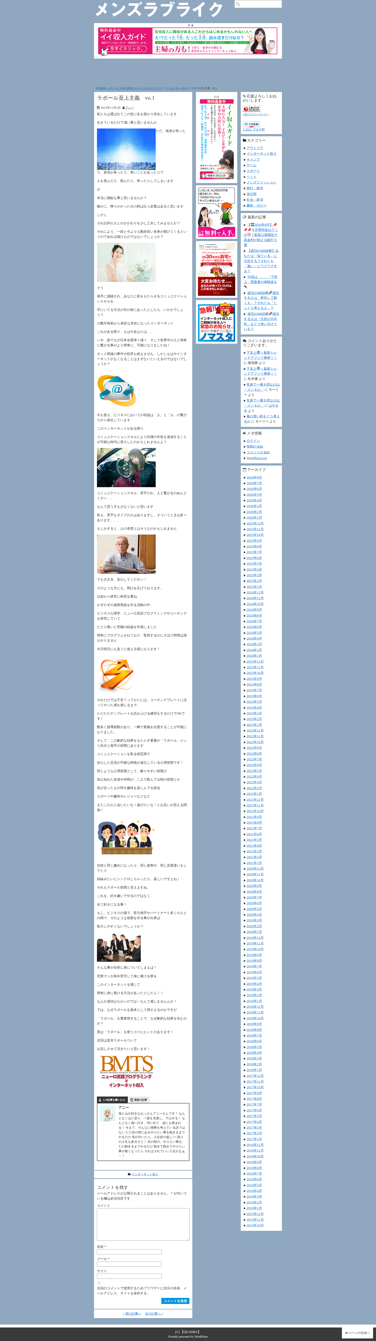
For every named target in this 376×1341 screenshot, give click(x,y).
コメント (103, 1205)
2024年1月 (254, 655)
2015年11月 (255, 1219)
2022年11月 (255, 736)
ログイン (253, 440)
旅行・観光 (255, 188)
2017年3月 (254, 1127)
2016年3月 (254, 1196)
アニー (129, 107)
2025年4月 (254, 569)
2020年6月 (254, 903)
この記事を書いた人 (113, 1099)
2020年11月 (255, 874)
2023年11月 (255, 667)
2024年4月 (254, 638)
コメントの (258, 452)
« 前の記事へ (132, 1313)
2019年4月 (254, 983)
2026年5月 (254, 494)
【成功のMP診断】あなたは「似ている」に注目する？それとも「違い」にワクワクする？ (261, 261)
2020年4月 (254, 914)
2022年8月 (254, 753)
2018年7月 (254, 1035)
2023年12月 (255, 661)
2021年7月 (254, 828)
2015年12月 (255, 1214)
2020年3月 (254, 920)
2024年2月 (254, 650)
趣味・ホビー (257, 205)
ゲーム (252, 165)
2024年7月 (254, 621)
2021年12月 (255, 799)
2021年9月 (254, 817)
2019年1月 (254, 1001)
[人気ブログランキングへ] (251, 108)
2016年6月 (254, 1179)
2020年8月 (254, 891)
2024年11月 (255, 598)
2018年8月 (254, 1030)
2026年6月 (254, 488)
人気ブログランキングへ (256, 114)
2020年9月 (254, 886)
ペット (252, 176)
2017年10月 (255, 1087)
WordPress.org (257, 458)
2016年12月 (255, 1144)
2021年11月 (255, 805)
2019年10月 (255, 949)
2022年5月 (254, 771)
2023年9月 (254, 678)
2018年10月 (255, 1018)
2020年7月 (254, 897)
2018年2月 (254, 1064)
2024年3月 (254, 644)
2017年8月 (254, 1098)
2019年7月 (254, 966)
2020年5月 (254, 909)
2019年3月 (254, 989)
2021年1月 (254, 863)
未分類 (252, 194)
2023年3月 (254, 713)
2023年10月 (255, 673)
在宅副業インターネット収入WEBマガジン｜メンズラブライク (129, 88)
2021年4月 (254, 845)
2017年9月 (254, 1093)
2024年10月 (255, 604)
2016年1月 (254, 1208)
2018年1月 (254, 1070)
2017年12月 (255, 1076)
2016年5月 (254, 1185)
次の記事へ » (154, 1313)
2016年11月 (255, 1150)
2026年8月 (254, 477)
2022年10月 (255, 742)
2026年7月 (254, 483)
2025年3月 (254, 575)
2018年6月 (254, 1041)
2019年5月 (254, 978)
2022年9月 (254, 747)
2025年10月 (255, 535)
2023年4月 (254, 707)
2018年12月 (255, 1006)
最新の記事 (140, 1099)
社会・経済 (255, 199)
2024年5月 (254, 632)
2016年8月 (254, 1168)
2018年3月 (254, 1058)
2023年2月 (254, 719)
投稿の (255, 446)
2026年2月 (254, 512)
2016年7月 (254, 1173)
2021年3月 (254, 851)
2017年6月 (254, 1110)
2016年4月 (254, 1191)
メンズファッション (262, 182)
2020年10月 (255, 880)
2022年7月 (254, 759)
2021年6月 (254, 834)
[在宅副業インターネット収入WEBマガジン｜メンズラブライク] (164, 3)
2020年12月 (255, 868)
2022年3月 (254, 782)
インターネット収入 (176, 88)
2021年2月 (254, 857)
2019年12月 (255, 937)
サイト (102, 1271)
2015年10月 (255, 1225)
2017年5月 (254, 1116)
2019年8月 (254, 960)
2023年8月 (254, 684)
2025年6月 (254, 558)
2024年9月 (254, 609)
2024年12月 (255, 592)
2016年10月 (255, 1156)
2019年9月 (254, 955)
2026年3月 (254, 506)
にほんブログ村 (254, 129)
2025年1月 (254, 586)
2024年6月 (254, 627)
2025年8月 (254, 546)
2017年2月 (254, 1133)
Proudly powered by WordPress (188, 1336)
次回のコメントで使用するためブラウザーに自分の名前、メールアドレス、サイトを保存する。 (142, 1290)
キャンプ (253, 159)
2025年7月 (254, 552)
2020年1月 (254, 932)
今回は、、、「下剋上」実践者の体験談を (260, 279)
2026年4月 (254, 500)
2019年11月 (255, 943)
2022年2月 (254, 788)
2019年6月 (254, 972)
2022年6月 (254, 765)
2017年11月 (255, 1081)
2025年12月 (255, 523)
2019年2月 (254, 995)
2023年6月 (254, 696)
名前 (101, 1246)
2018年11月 (255, 1012)
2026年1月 (254, 517)
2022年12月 (255, 730)
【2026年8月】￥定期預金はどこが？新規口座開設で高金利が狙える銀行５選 (261, 235)
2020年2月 (254, 926)
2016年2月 (254, 1202)
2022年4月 (254, 776)
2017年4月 (254, 1122)
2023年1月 (254, 725)
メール (103, 1258)
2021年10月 (255, 811)
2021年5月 (254, 840)
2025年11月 (255, 529)
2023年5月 (254, 701)
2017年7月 (254, 1104)
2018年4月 (254, 1052)
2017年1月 (254, 1139)
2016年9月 (254, 1162)
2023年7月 (254, 690)
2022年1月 (254, 793)
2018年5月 (254, 1047)
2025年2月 (254, 581)
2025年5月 (254, 563)
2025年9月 (254, 540)
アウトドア (255, 148)
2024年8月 (254, 615)
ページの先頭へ (359, 1333)
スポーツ (253, 171)
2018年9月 (254, 1024)
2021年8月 (254, 822)
